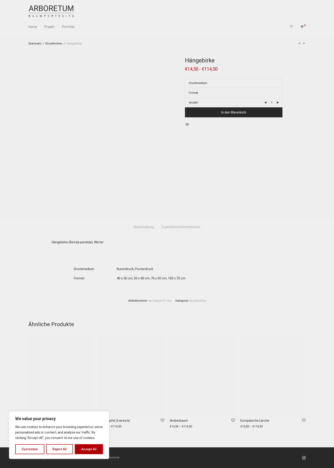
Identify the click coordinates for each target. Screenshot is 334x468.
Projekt (49, 27)
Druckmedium (198, 83)
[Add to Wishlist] (187, 125)
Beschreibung (144, 227)
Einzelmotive (53, 43)
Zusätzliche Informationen (180, 227)
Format (193, 92)
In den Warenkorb (233, 112)
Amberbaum (179, 420)
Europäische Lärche (254, 420)
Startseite (34, 43)
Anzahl (193, 102)
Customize (30, 449)
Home (32, 27)
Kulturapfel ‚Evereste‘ (114, 420)
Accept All (89, 449)
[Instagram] (304, 457)
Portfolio (68, 27)
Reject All (59, 449)
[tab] (144, 227)
